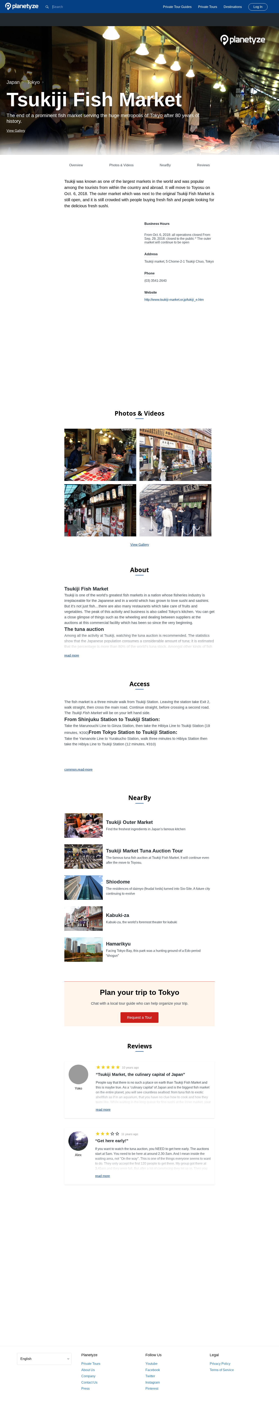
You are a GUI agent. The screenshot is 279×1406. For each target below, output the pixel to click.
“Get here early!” (111, 1141)
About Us (88, 1370)
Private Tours (207, 7)
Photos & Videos (121, 165)
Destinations (233, 7)
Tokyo (33, 82)
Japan (13, 82)
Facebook (152, 1370)
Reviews (203, 165)
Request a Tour (139, 1017)
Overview (76, 165)
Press (85, 1388)
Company (88, 1376)
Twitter (150, 1376)
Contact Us (89, 1382)
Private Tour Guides (177, 7)
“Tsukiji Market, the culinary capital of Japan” (140, 1074)
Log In (257, 7)
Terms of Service (222, 1370)
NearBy (165, 165)
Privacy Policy (220, 1363)
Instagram (152, 1382)
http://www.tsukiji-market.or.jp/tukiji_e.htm (174, 299)
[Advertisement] (139, 373)
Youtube (151, 1363)
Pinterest (151, 1388)
